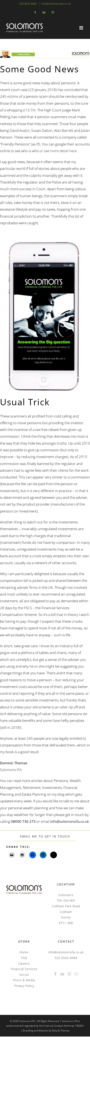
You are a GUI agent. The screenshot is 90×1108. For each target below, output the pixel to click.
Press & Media (24, 980)
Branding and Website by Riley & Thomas (46, 1030)
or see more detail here (58, 150)
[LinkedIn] (62, 974)
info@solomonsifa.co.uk (56, 3)
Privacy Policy (24, 986)
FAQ (24, 958)
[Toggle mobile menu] (81, 28)
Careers (24, 963)
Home (24, 952)
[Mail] (76, 974)
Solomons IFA (11, 769)
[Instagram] (69, 974)
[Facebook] (55, 974)
